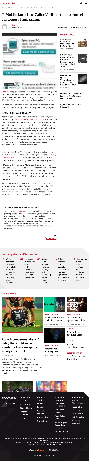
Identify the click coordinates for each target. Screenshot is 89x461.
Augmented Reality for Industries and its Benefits (67, 42)
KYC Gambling (78, 417)
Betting (40, 407)
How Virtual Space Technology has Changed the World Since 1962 (68, 80)
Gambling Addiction (76, 422)
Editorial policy (21, 211)
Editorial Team (26, 408)
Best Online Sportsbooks (60, 404)
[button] (81, 3)
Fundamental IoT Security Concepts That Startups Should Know (72, 96)
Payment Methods (41, 412)
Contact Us (24, 418)
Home (4, 8)
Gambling (6, 335)
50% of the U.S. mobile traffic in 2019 (30, 119)
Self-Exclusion (77, 413)
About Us (23, 400)
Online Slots (42, 421)
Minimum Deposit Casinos (61, 430)
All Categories (51, 238)
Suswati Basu (49, 324)
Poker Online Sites (60, 417)
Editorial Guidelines (24, 413)
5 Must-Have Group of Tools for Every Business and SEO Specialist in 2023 (68, 61)
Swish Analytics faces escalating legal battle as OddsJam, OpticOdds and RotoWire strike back (64, 269)
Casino (40, 403)
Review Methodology (77, 401)
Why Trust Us (25, 404)
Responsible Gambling (77, 408)
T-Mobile (6, 91)
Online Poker (42, 417)
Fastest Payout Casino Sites (61, 423)
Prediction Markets (52, 314)
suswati (5, 355)
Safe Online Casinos (59, 410)
